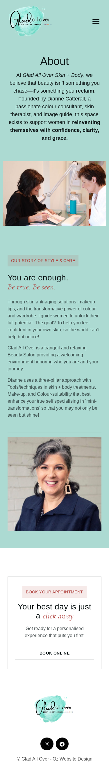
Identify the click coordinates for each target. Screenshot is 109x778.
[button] (95, 21)
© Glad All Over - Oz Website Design (54, 758)
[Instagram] (46, 744)
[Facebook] (62, 744)
